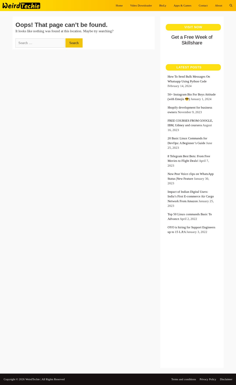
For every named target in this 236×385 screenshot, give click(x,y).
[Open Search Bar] (231, 5)
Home (119, 5)
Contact (203, 5)
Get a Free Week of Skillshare (191, 40)
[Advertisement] (192, 305)
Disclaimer (226, 379)
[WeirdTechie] (22, 5)
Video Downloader (141, 5)
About (218, 5)
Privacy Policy (208, 379)
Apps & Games (182, 5)
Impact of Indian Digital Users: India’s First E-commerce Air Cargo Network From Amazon (191, 196)
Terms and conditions (183, 379)
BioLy (162, 5)
